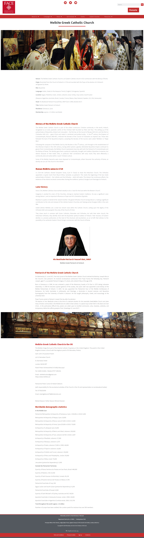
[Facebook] (65, 2)
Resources (107, 17)
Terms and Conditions (59, 535)
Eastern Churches (94, 17)
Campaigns (47, 17)
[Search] (142, 4)
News (58, 17)
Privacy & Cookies (71, 535)
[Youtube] (75, 2)
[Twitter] (70, 2)
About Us (34, 17)
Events (83, 17)
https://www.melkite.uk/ (42, 377)
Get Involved (70, 17)
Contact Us (87, 535)
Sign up (80, 535)
